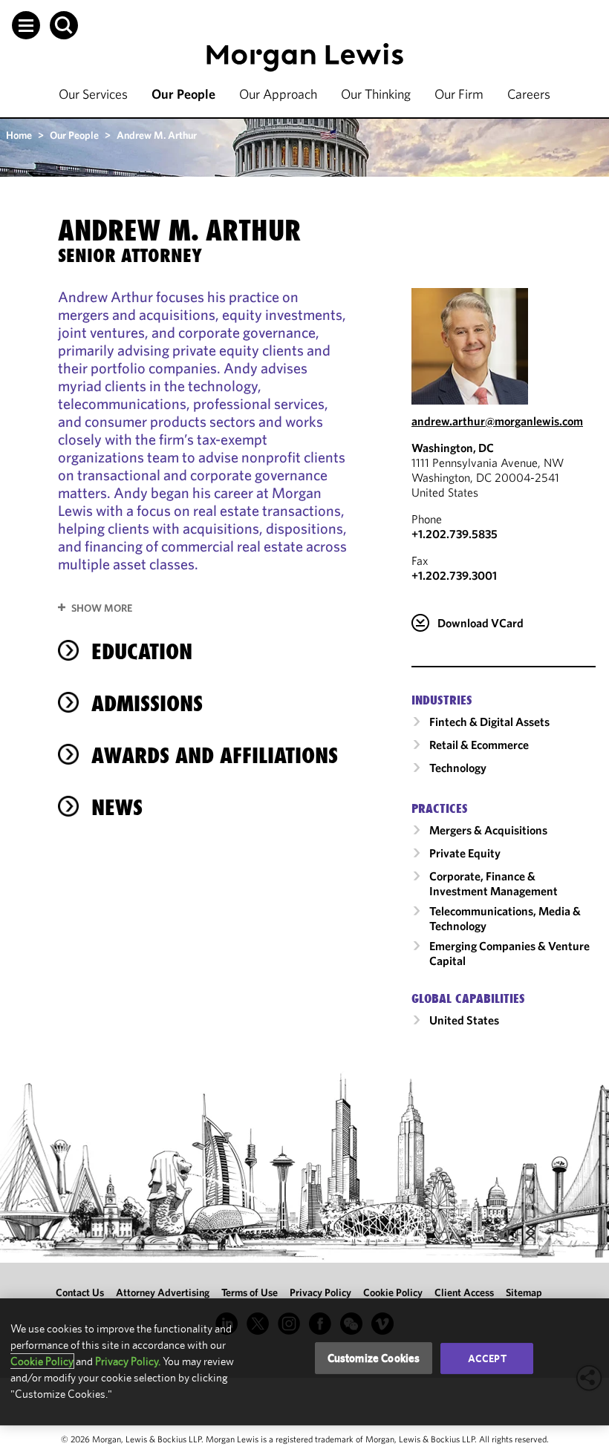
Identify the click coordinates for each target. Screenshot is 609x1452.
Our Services (93, 93)
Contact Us (80, 1292)
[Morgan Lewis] (305, 57)
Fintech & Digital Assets (489, 721)
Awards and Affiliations (214, 755)
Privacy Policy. (127, 1361)
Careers (528, 93)
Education (141, 651)
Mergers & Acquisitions (488, 830)
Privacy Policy (320, 1292)
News (117, 807)
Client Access (464, 1292)
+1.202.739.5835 (454, 533)
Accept (487, 1358)
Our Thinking (376, 93)
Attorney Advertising (162, 1292)
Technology (457, 767)
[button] (26, 25)
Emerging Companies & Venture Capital (509, 953)
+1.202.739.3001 (454, 575)
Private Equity (465, 853)
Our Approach (278, 93)
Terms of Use (249, 1292)
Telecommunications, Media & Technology (505, 918)
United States (464, 1020)
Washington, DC (452, 447)
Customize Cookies (374, 1358)
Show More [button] (101, 608)
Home (19, 135)
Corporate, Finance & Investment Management (493, 883)
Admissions (147, 703)
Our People (183, 93)
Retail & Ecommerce (479, 744)
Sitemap (524, 1292)
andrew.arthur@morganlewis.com (497, 420)
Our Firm (458, 93)
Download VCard (480, 622)
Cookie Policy (393, 1292)
